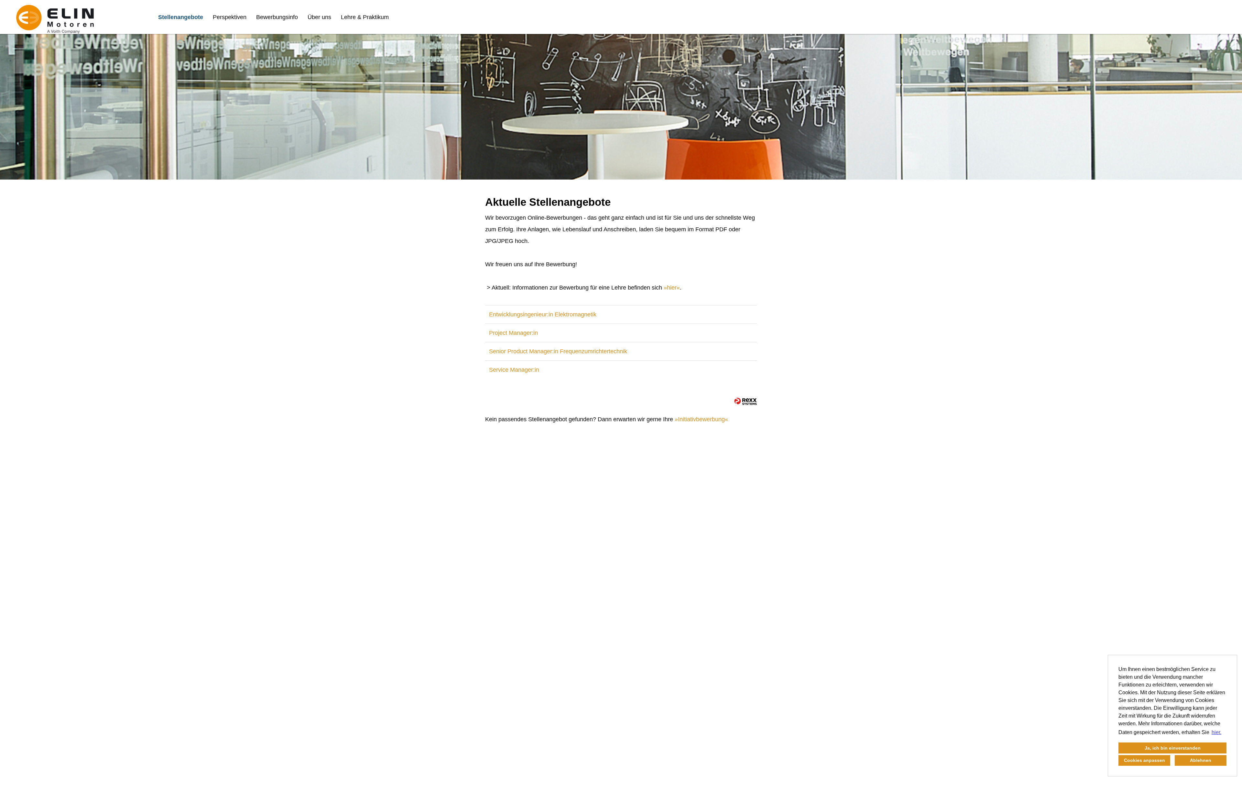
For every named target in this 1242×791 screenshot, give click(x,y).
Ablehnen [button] (1200, 760)
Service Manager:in (514, 370)
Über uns (319, 17)
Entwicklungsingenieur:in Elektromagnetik (542, 314)
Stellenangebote (180, 17)
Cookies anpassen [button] (1144, 760)
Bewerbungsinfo (277, 17)
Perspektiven (229, 17)
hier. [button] (1216, 732)
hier (672, 287)
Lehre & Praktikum (365, 17)
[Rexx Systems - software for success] (745, 401)
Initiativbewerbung (701, 419)
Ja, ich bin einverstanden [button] (1173, 748)
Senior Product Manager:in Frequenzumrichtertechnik (558, 351)
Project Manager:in (513, 333)
